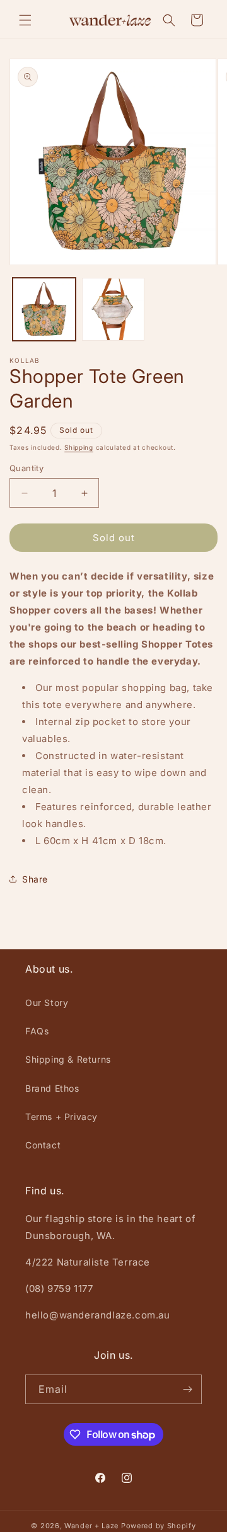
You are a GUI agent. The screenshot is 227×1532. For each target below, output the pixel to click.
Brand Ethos (52, 1088)
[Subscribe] (187, 1389)
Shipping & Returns (68, 1059)
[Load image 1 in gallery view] (44, 309)
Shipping (78, 447)
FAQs (37, 1031)
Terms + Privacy (61, 1116)
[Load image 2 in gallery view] (113, 309)
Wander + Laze (91, 1525)
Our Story (46, 1002)
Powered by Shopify (158, 1525)
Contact (43, 1145)
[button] (25, 20)
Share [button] (35, 879)
